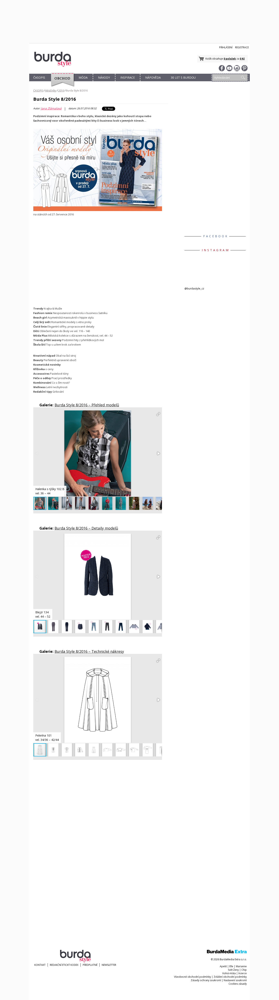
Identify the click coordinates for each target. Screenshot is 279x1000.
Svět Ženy (233, 970)
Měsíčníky (50, 90)
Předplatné (90, 965)
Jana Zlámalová (51, 108)
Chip (244, 970)
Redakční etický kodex (64, 965)
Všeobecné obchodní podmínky (192, 977)
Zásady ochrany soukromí (206, 980)
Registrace (242, 47)
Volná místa (229, 973)
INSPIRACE (127, 77)
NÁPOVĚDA (153, 77)
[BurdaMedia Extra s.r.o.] (227, 952)
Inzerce (242, 973)
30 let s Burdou (183, 77)
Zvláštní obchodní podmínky (230, 977)
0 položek (230, 58)
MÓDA (83, 77)
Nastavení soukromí (235, 980)
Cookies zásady (238, 983)
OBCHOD (61, 82)
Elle (231, 966)
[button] (158, 414)
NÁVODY (104, 77)
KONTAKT (40, 965)
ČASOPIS (39, 77)
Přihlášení (225, 47)
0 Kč (242, 58)
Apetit (223, 966)
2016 (61, 90)
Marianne (241, 966)
